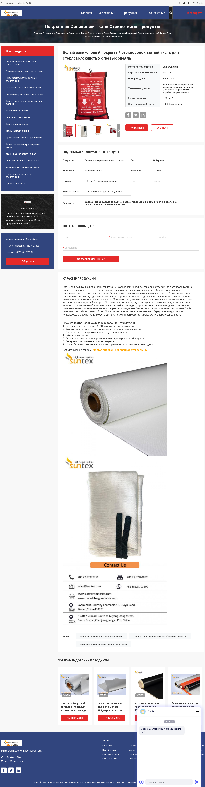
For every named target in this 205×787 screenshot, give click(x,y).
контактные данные (111, 758)
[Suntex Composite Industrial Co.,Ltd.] (11, 13)
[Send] (197, 781)
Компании (107, 746)
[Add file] (141, 781)
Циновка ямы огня (15, 183)
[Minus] (197, 711)
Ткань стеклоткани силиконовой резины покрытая (160, 636)
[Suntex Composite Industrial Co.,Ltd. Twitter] (184, 3)
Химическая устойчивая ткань (22, 167)
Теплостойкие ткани (17, 110)
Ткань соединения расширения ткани (23, 145)
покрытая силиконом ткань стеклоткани (101, 636)
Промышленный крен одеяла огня (24, 137)
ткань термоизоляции (17, 131)
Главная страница (43, 33)
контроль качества (110, 754)
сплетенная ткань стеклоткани (22, 160)
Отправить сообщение (91, 259)
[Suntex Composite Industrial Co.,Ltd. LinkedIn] (189, 3)
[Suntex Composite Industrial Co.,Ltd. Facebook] (179, 3)
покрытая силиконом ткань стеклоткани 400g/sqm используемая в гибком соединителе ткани (111, 707)
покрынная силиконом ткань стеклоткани (78, 33)
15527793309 (32, 246)
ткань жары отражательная (21, 154)
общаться (28, 261)
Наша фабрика (109, 750)
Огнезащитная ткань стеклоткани (24, 71)
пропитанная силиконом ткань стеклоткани (103, 644)
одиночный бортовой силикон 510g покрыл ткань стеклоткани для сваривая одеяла (74, 707)
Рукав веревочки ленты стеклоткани (18, 175)
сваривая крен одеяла (18, 117)
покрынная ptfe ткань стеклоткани (24, 94)
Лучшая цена (137, 127)
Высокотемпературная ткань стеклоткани (21, 79)
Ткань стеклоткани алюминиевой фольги (24, 102)
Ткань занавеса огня (17, 124)
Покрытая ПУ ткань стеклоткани (23, 87)
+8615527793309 (24, 252)
